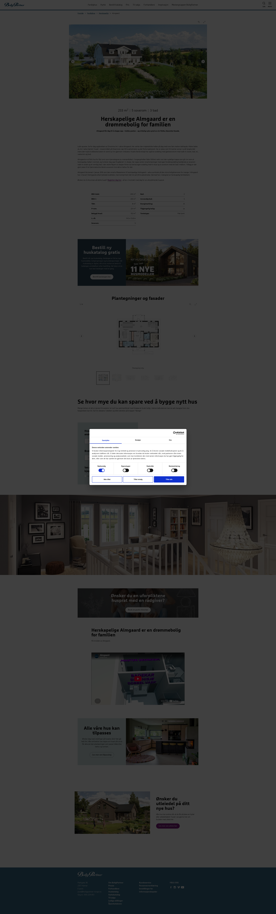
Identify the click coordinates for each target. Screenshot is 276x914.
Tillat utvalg (138, 479)
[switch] (126, 470)
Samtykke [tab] (105, 440)
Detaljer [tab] (138, 440)
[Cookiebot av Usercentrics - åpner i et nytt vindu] (174, 433)
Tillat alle (169, 479)
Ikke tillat (107, 479)
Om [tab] (170, 440)
